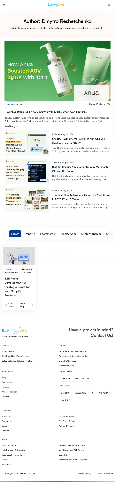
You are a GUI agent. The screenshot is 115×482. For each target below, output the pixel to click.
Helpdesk (6, 387)
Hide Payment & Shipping (13, 450)
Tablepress (7, 459)
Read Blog (9, 126)
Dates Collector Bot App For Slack (17, 361)
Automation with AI (67, 365)
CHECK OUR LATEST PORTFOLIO (75, 378)
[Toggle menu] (4, 5)
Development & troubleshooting (73, 356)
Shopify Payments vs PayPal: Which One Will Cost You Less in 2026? (78, 140)
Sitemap (5, 430)
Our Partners (7, 382)
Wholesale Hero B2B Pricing (71, 450)
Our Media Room (66, 416)
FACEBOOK (80, 393)
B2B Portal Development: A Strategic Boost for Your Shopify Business (17, 287)
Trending (29, 233)
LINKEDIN (65, 393)
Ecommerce (47, 233)
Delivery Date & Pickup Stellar (72, 445)
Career (5, 426)
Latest (15, 233)
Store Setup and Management (72, 351)
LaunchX (63, 455)
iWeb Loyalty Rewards (12, 455)
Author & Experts (66, 426)
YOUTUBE (65, 400)
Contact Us (7, 421)
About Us (6, 416)
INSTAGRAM (104, 393)
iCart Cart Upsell (9, 445)
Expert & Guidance (67, 361)
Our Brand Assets (67, 421)
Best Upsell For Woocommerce (16, 356)
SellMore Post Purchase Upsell (73, 459)
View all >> (7, 464)
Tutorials (5, 396)
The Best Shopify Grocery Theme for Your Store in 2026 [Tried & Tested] (81, 197)
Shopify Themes (91, 233)
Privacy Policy (84, 473)
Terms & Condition (105, 473)
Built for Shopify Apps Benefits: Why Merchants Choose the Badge (80, 169)
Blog (4, 377)
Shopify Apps (68, 233)
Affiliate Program (9, 392)
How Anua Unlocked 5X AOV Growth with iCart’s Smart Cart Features (45, 111)
